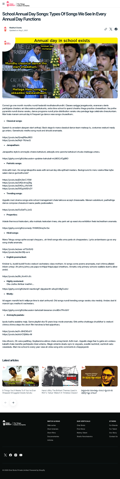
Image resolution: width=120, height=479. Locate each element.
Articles (50, 440)
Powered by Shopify (37, 470)
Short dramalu (52, 429)
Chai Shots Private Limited (19, 470)
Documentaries (53, 436)
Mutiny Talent (82, 433)
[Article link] (20, 381)
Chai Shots (81, 425)
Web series (51, 425)
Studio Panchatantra (84, 436)
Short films (51, 433)
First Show (81, 429)
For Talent (113, 429)
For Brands (113, 425)
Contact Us (113, 436)
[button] (3, 3)
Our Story (113, 433)
